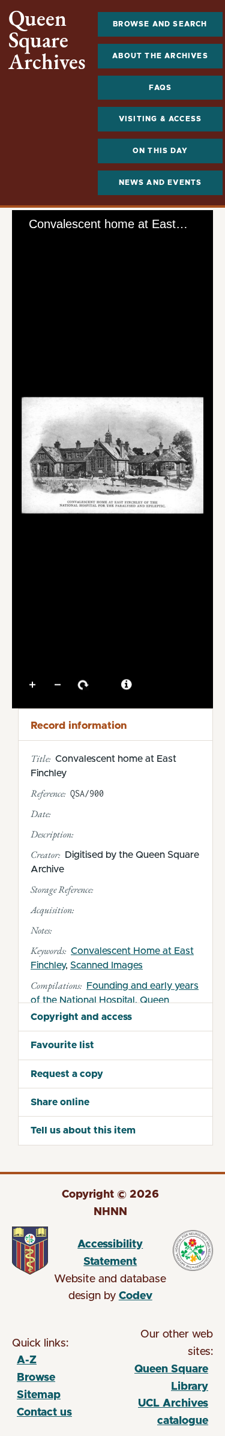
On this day (160, 150)
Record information (79, 725)
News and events (160, 182)
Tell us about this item (83, 1130)
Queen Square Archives (47, 40)
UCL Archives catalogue (160, 1414)
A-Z (27, 1360)
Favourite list (62, 1045)
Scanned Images (106, 965)
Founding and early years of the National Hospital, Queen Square (115, 1000)
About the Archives (160, 55)
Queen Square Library (160, 1380)
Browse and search (160, 24)
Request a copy (67, 1074)
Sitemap (39, 1395)
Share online (60, 1102)
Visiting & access (160, 118)
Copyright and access (81, 1017)
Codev (135, 1296)
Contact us (44, 1412)
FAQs (160, 87)
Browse (36, 1377)
